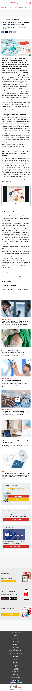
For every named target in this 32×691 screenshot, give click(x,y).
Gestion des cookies (16, 682)
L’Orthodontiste (16, 655)
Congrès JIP (16, 668)
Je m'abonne (8, 581)
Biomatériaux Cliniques (16, 652)
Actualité (16, 634)
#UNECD (20, 276)
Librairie (16, 661)
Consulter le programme (16, 546)
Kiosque (16, 659)
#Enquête (15, 276)
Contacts (16, 672)
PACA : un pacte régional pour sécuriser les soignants (12, 381)
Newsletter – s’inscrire (16, 638)
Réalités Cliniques (16, 647)
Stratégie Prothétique (16, 649)
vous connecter (11, 289)
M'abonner (18, 499)
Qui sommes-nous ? (16, 671)
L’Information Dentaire (16, 646)
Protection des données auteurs (16, 679)
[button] (29, 195)
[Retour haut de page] (29, 687)
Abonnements (16, 658)
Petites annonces (16, 641)
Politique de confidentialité (16, 675)
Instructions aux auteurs (16, 677)
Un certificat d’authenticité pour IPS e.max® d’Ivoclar (16, 473)
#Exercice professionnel (7, 276)
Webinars (16, 667)
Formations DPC (16, 643)
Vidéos (16, 637)
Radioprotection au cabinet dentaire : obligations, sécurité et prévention (15, 441)
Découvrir (10, 614)
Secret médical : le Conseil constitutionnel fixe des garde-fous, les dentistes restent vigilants (15, 412)
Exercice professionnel (15, 19)
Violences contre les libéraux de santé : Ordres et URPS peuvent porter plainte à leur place (14, 322)
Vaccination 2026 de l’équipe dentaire (11, 351)
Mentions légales (16, 674)
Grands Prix (16, 665)
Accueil (2, 19)
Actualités (6, 19)
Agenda (16, 664)
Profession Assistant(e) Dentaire (16, 653)
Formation (16, 635)
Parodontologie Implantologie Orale (16, 650)
